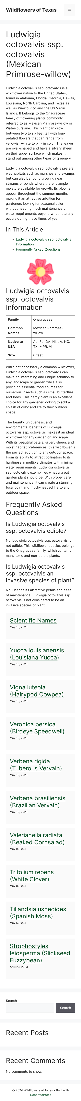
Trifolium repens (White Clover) (32, 876)
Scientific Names (33, 620)
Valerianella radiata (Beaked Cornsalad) (37, 839)
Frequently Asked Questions (38, 249)
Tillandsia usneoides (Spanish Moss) (38, 913)
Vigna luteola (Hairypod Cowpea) (37, 691)
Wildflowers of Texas (31, 10)
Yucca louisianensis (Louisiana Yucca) (37, 654)
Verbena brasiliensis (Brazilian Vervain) (37, 802)
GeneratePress (40, 1095)
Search (11, 1001)
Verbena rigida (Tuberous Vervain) (36, 765)
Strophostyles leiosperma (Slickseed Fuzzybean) (40, 953)
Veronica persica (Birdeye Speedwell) (37, 728)
